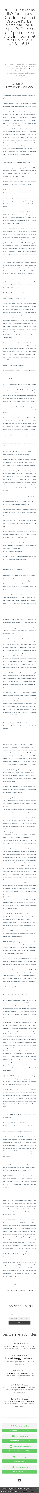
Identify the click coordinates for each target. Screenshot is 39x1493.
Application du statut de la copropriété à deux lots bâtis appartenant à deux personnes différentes (20, 66)
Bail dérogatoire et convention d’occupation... (19, 1387)
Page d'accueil (20, 71)
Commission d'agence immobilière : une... (19, 1373)
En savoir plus (13, 1491)
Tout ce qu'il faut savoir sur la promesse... (19, 1401)
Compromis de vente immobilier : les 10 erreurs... (19, 1358)
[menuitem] (20, 66)
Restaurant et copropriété (20, 86)
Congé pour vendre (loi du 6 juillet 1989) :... (19, 1346)
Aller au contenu (8, 2)
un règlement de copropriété (16, 123)
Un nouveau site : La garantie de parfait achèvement (21, 74)
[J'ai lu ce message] (37, 1488)
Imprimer (20, 1284)
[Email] (19, 1480)
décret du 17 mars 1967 (24, 1084)
